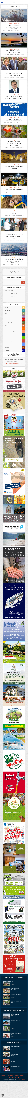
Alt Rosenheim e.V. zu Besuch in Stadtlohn (15, 995)
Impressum (3, 1075)
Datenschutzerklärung (19, 1075)
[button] (2, 1095)
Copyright (12, 1075)
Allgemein (14, 257)
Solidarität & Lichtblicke (14, 23)
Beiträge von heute (9, 290)
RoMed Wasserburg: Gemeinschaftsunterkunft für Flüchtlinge (14, 27)
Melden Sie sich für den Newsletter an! (13, 363)
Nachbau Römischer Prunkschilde (13, 1060)
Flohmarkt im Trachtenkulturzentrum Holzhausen (14, 1054)
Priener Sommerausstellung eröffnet (15, 1047)
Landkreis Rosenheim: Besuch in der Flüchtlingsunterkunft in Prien (14, 236)
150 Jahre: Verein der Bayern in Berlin (15, 1001)
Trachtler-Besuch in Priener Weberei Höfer (15, 989)
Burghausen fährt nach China (15, 1020)
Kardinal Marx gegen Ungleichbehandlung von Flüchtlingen (14, 143)
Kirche (14, 140)
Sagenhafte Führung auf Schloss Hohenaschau (15, 1034)
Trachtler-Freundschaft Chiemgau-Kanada (14, 982)
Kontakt (7, 1075)
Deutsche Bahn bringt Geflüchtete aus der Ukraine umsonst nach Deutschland (14, 261)
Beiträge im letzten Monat (11, 300)
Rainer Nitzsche (21, 1079)
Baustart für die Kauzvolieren (15, 1027)
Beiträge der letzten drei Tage (11, 293)
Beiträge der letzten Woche (11, 296)
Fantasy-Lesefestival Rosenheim (15, 1066)
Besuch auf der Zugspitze (14, 1014)
